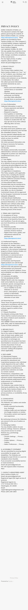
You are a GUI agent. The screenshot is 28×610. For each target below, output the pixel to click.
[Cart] (26, 2)
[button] (13, 581)
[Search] (23, 2)
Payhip (10, 581)
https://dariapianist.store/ (9, 37)
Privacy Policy (14, 578)
